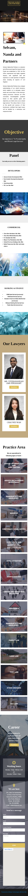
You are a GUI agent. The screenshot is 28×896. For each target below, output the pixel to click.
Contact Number (7, 827)
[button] (14, 8)
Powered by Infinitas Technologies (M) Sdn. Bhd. (14, 892)
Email (4, 821)
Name (4, 814)
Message (5, 833)
